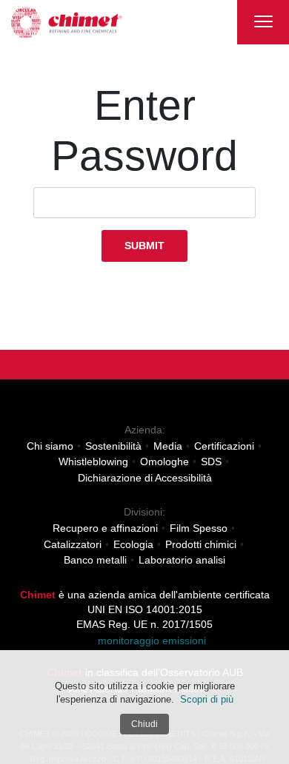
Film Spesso (198, 528)
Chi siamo (50, 446)
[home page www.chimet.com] (66, 22)
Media (167, 446)
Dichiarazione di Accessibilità (145, 478)
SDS (211, 461)
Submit (144, 245)
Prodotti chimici (200, 544)
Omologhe (164, 461)
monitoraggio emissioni (149, 641)
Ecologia (133, 544)
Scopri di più (206, 699)
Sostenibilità (113, 446)
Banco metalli (95, 560)
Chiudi (144, 724)
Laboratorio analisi (182, 560)
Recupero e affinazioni (105, 528)
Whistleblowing (93, 461)
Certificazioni (224, 446)
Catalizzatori (73, 544)
